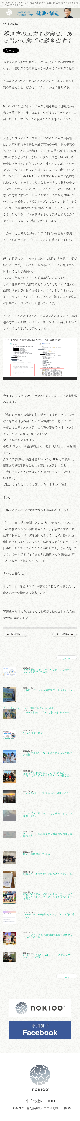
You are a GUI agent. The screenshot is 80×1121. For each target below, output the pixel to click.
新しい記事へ (64, 634)
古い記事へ (15, 634)
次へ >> (66, 658)
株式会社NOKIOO (40, 1078)
